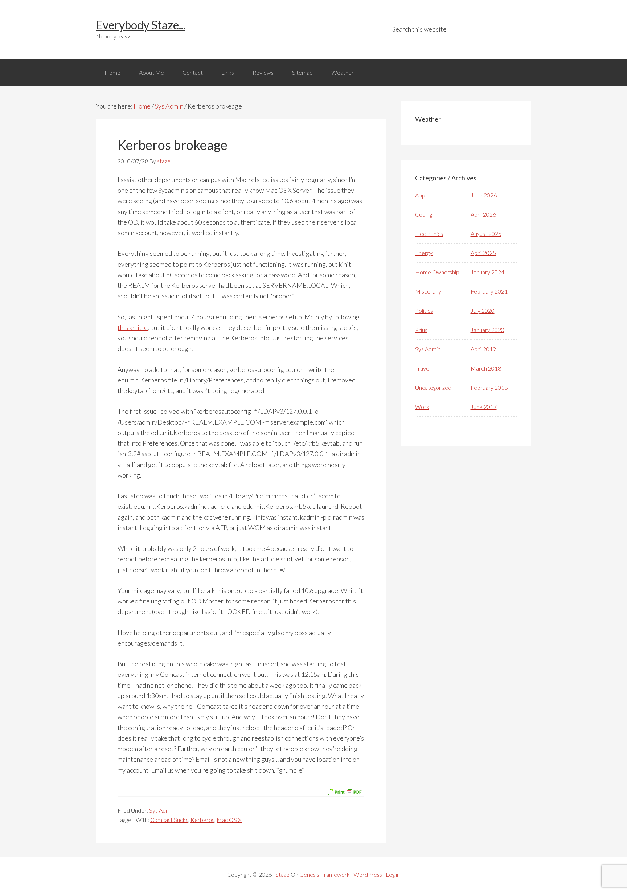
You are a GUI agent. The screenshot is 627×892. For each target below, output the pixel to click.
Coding (423, 214)
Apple (422, 195)
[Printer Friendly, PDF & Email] (344, 791)
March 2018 (486, 368)
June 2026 (484, 195)
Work (422, 406)
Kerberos (202, 819)
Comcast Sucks (169, 819)
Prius (421, 329)
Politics (424, 310)
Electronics (429, 233)
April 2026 (483, 214)
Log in (393, 874)
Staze (282, 874)
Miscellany (428, 291)
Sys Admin (162, 810)
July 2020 (483, 310)
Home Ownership (437, 272)
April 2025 (483, 252)
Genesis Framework (324, 874)
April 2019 (483, 348)
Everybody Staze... (140, 25)
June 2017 (484, 406)
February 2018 (489, 387)
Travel (422, 368)
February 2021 (489, 291)
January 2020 (487, 329)
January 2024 (487, 272)
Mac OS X (229, 819)
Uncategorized (433, 387)
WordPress (367, 874)
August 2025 (486, 233)
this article (133, 327)
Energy (424, 252)
